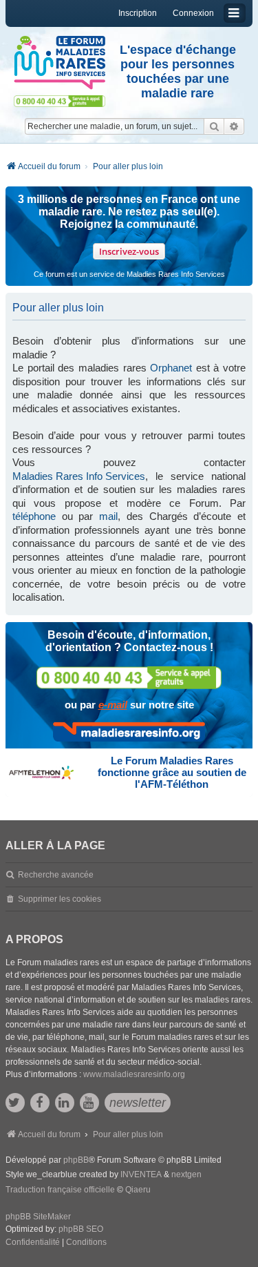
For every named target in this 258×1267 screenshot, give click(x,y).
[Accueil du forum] (59, 63)
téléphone (34, 516)
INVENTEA (141, 1174)
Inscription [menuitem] (137, 13)
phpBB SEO (80, 1229)
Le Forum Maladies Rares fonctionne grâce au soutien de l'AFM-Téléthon (172, 772)
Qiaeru (138, 1190)
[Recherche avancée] (234, 126)
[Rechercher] (214, 126)
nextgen (186, 1174)
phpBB (76, 1160)
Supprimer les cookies (59, 899)
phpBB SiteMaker (38, 1216)
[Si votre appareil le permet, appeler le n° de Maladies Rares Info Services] (129, 677)
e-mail (112, 704)
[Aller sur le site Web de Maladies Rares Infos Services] (129, 732)
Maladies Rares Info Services (78, 476)
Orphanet (171, 368)
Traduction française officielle (60, 1190)
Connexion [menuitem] (193, 13)
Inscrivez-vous (129, 251)
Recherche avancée (56, 875)
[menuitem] (33, 1242)
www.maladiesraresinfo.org (134, 1074)
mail (108, 516)
